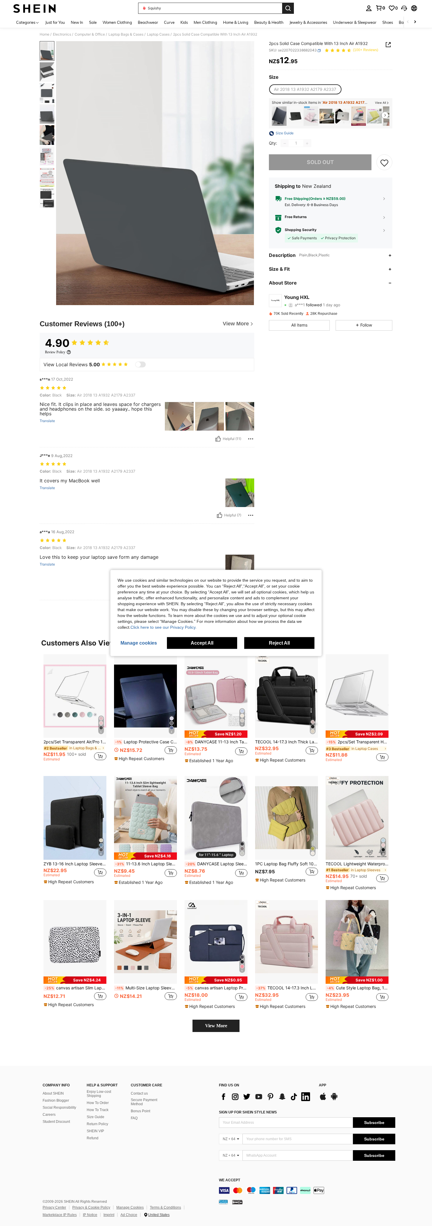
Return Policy (97, 1124)
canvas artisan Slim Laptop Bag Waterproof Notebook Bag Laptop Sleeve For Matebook (75, 988)
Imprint (108, 1215)
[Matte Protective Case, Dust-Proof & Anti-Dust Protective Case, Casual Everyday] (295, 116)
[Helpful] (218, 438)
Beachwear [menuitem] (148, 22)
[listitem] (279, 116)
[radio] (305, 90)
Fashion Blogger (56, 1100)
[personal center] (368, 8)
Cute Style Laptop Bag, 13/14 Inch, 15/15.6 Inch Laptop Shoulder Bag (358, 988)
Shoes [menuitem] (387, 22)
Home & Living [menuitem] (235, 22)
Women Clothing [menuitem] (117, 22)
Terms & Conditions (165, 1207)
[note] (140, 759)
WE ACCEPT (229, 1180)
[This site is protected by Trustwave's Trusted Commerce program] (223, 1202)
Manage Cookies (130, 1207)
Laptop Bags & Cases (125, 34)
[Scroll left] (408, 22)
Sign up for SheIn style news (248, 1112)
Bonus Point (140, 1111)
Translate (47, 421)
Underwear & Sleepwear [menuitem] (354, 22)
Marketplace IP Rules (60, 1215)
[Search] (288, 8)
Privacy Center (54, 1207)
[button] (404, 8)
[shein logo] (34, 8)
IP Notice (90, 1215)
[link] (380, 7)
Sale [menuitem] (93, 22)
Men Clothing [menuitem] (205, 22)
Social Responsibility (59, 1107)
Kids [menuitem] (184, 22)
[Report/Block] (250, 438)
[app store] (323, 1099)
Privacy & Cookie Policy (91, 1207)
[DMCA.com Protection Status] (237, 1202)
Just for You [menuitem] (55, 22)
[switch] (140, 364)
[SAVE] (384, 162)
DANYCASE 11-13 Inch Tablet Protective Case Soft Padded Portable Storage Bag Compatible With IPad (216, 742)
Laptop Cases (158, 34)
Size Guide (95, 1117)
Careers (49, 1115)
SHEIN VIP (95, 1131)
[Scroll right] (415, 22)
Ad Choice (128, 1215)
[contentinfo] (307, 1190)
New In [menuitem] (77, 22)
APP (322, 1085)
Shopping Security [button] (301, 230)
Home (44, 34)
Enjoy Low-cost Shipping (99, 1094)
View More (216, 1025)
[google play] (334, 1099)
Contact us (139, 1093)
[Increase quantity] (307, 143)
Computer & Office (90, 34)
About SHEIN (53, 1093)
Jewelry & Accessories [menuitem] (308, 22)
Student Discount (56, 1122)
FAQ (134, 1118)
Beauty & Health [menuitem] (269, 22)
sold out (320, 162)
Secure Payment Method (144, 1102)
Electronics (62, 34)
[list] (266, 1096)
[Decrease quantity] (285, 143)
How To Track (97, 1110)
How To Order (98, 1103)
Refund (92, 1138)
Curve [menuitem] (169, 22)
